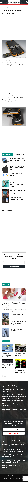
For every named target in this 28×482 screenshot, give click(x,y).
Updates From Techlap (9, 386)
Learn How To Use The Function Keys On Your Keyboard (7, 366)
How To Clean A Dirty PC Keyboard (12, 395)
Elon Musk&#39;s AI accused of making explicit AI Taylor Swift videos (14, 461)
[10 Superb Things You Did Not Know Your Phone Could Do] (5, 195)
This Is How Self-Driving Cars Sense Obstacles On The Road (7, 355)
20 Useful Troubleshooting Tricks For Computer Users (13, 404)
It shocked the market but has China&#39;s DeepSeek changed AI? (13, 450)
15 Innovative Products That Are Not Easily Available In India (13, 304)
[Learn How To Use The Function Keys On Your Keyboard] (7, 361)
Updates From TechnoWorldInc (12, 441)
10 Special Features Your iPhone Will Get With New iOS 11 (17, 167)
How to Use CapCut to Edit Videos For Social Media (13, 390)
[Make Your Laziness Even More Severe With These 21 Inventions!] (5, 323)
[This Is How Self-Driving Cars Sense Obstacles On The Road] (7, 348)
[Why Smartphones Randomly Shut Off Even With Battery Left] (21, 363)
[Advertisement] (14, 30)
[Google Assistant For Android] (5, 175)
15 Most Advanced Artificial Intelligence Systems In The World (12, 399)
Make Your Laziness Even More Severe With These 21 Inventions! (18, 323)
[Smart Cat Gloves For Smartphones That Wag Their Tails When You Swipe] (5, 183)
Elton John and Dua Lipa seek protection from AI (11, 466)
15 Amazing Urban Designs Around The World (14, 410)
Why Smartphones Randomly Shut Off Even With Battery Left (20, 370)
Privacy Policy (8, 475)
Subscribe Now (14, 266)
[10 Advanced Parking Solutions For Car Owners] (21, 348)
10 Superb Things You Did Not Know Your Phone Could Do (18, 192)
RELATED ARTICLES (7, 154)
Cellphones (8, 7)
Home (3, 7)
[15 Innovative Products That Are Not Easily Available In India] (14, 294)
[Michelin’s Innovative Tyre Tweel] (5, 317)
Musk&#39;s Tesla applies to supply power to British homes (13, 445)
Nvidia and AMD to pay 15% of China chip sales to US (13, 455)
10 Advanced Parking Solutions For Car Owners (20, 355)
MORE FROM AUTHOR (19, 154)
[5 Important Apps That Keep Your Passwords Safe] (5, 161)
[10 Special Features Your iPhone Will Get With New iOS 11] (5, 169)
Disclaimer (14, 475)
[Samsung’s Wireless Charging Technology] (5, 200)
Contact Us (20, 475)
